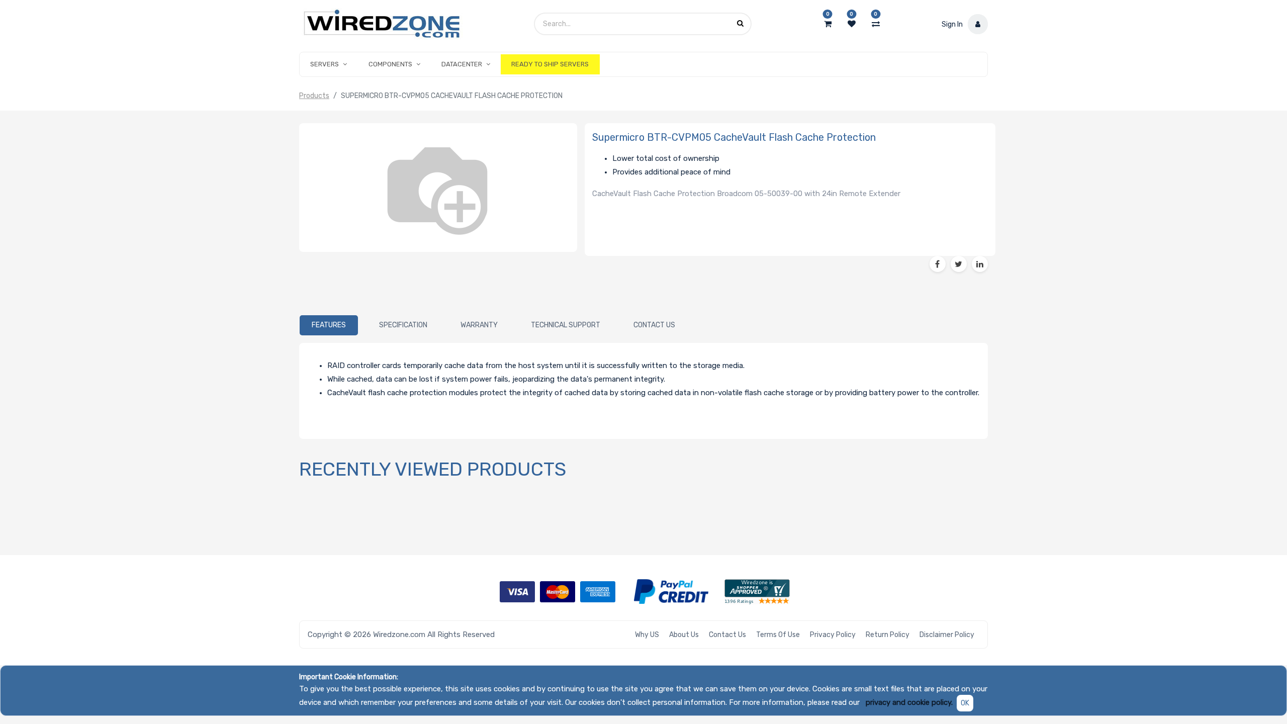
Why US (647, 634)
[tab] (329, 325)
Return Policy (887, 634)
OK (965, 703)
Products (314, 96)
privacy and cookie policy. (909, 702)
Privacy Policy (833, 634)
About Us (684, 634)
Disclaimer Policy (947, 634)
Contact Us (727, 634)
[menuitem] (550, 64)
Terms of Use (778, 634)
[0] (828, 24)
